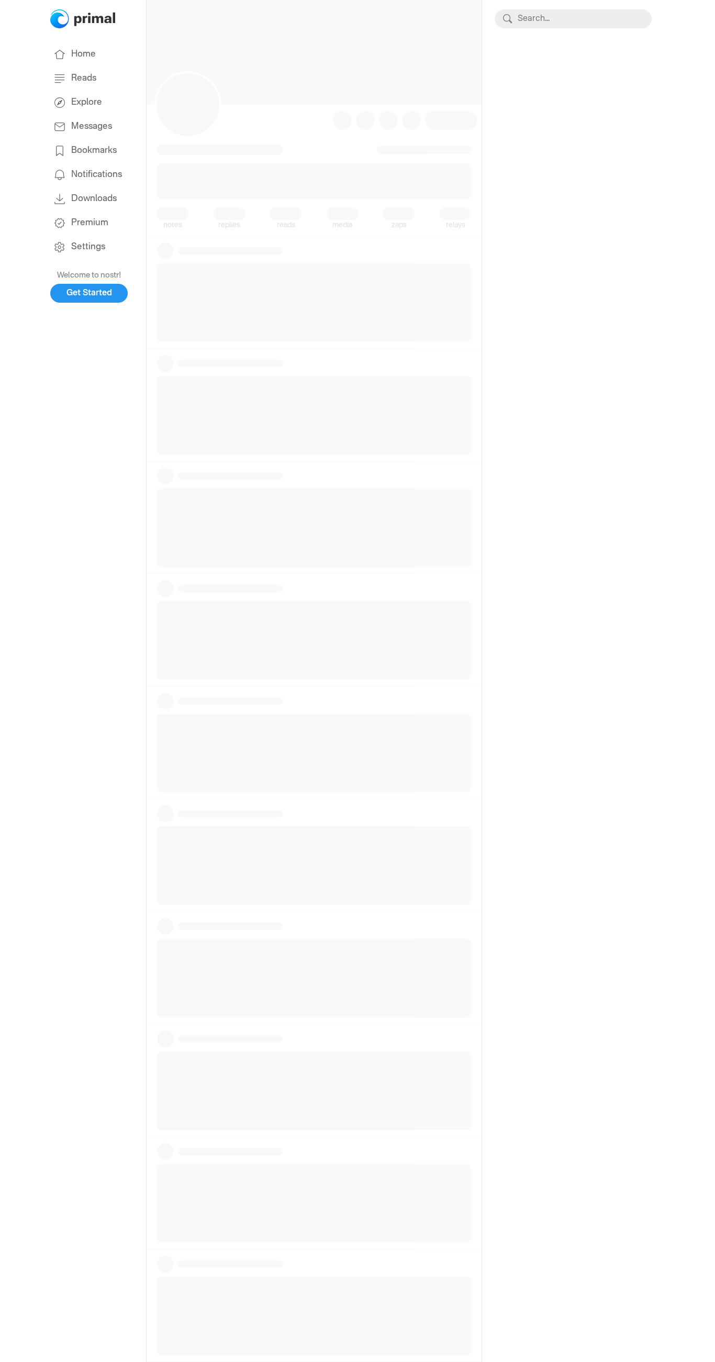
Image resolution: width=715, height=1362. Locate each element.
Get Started (89, 293)
